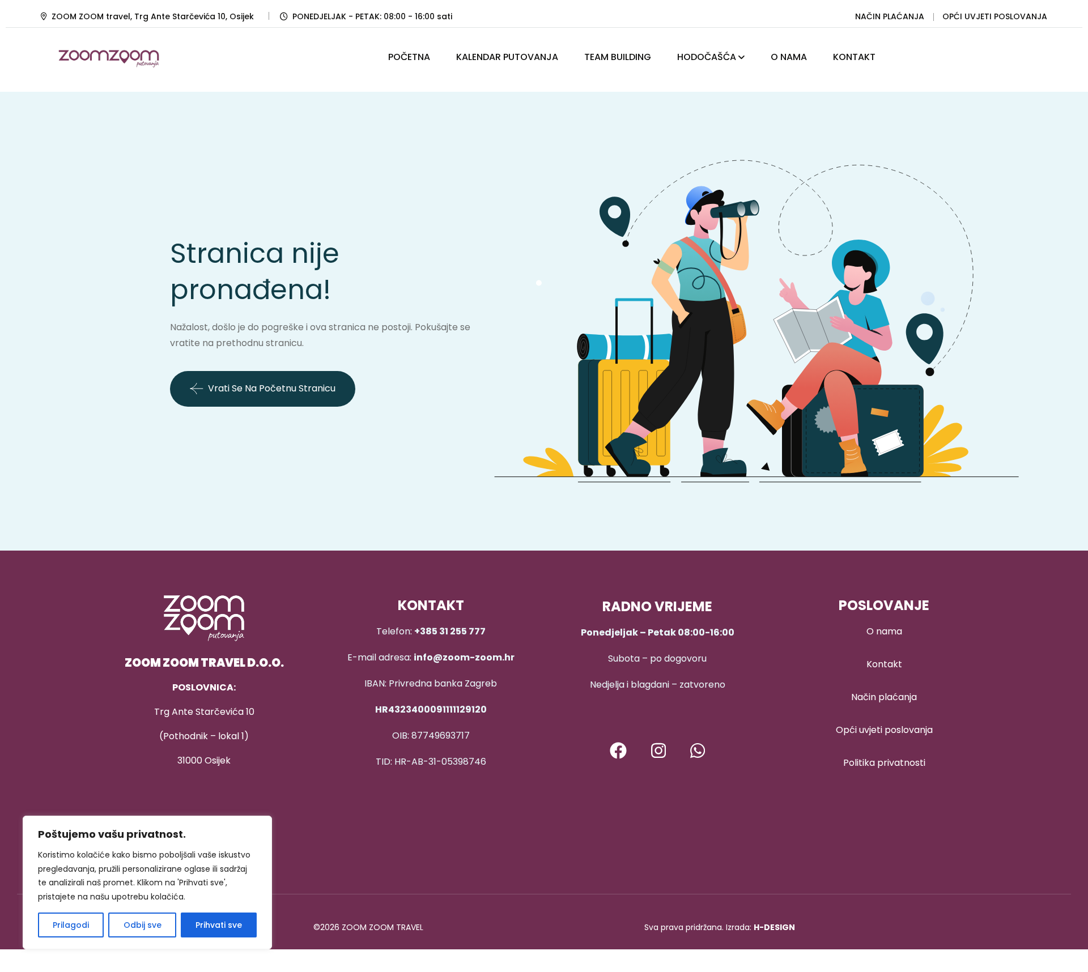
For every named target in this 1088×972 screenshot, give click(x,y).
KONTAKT (854, 56)
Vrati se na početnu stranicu (271, 388)
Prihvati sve (219, 925)
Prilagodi (71, 925)
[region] (147, 882)
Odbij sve (143, 925)
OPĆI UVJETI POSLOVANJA (994, 16)
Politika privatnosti (884, 762)
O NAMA (789, 56)
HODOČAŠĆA (706, 56)
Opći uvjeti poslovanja (884, 729)
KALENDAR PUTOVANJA (507, 56)
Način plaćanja (884, 697)
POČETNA (409, 56)
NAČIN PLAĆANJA (889, 16)
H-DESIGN (774, 927)
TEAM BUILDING (617, 56)
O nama (884, 631)
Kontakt (884, 664)
